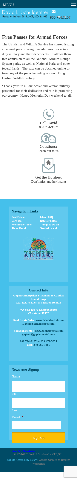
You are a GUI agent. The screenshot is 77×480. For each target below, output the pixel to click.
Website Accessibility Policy (22, 459)
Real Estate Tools (22, 224)
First (14, 393)
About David (19, 228)
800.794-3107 (48, 125)
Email (54, 11)
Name (16, 376)
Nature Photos (48, 221)
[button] (73, 4)
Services (16, 221)
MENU (8, 5)
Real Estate (18, 217)
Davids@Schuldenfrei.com (38, 323)
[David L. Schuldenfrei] (25, 13)
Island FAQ (46, 217)
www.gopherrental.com (49, 330)
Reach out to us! (48, 148)
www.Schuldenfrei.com (50, 320)
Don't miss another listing (48, 179)
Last (14, 410)
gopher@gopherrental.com (38, 334)
